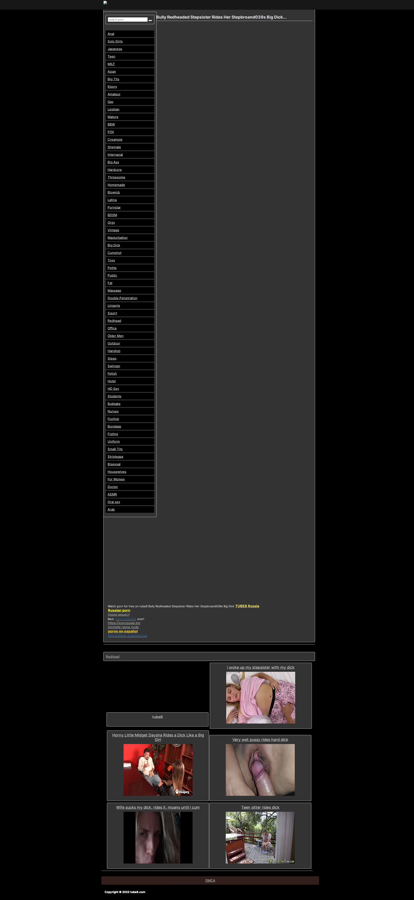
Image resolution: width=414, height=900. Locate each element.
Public (112, 275)
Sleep (112, 358)
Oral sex (114, 502)
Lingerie (114, 306)
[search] (150, 20)
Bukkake (114, 404)
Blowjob (114, 192)
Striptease (115, 457)
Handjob (114, 351)
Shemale (114, 147)
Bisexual (114, 464)
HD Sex (113, 389)
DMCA (210, 880)
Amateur (114, 94)
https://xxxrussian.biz (124, 623)
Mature (113, 117)
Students (114, 396)
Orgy (111, 222)
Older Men (116, 336)
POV (111, 132)
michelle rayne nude (123, 627)
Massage (114, 290)
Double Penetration (122, 298)
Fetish (112, 373)
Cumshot (114, 253)
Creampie (115, 139)
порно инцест (119, 614)
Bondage (114, 426)
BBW (111, 124)
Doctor (113, 487)
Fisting (113, 434)
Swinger (114, 366)
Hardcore (115, 170)
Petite (112, 268)
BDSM (112, 215)
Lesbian (113, 109)
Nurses (113, 411)
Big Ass (113, 162)
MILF (111, 64)
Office (112, 328)
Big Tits (113, 79)
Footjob (113, 419)
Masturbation (118, 238)
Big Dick (114, 245)
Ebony (112, 87)
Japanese (115, 49)
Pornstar (114, 207)
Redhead (114, 321)
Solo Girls (115, 41)
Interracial (115, 155)
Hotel (112, 381)
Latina (112, 200)
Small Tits (115, 449)
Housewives (117, 472)
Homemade (116, 185)
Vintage (113, 230)
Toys (111, 260)
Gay (110, 102)
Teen (111, 56)
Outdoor (114, 343)
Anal (111, 34)
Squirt (112, 313)
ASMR (112, 494)
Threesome (116, 177)
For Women (116, 479)
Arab (111, 509)
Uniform (114, 441)
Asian (112, 71)
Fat (110, 283)
